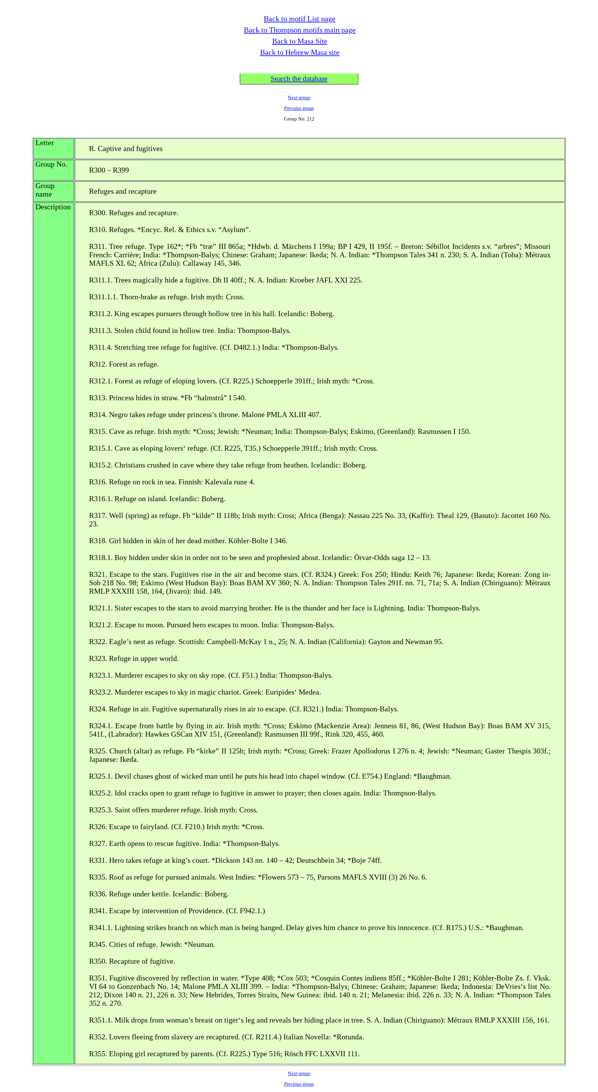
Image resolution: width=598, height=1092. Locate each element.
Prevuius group (299, 108)
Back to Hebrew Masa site (299, 52)
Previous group (299, 1084)
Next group (299, 97)
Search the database (299, 79)
